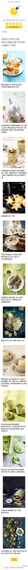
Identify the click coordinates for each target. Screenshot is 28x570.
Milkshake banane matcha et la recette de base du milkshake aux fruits (13, 427)
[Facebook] (7, 23)
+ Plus (14, 559)
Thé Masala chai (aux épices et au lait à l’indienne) (11, 256)
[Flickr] (20, 23)
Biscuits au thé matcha (12, 340)
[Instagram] (13, 23)
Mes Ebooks (14, 27)
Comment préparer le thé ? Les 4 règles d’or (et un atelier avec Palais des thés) (14, 128)
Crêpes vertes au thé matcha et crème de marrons (11, 299)
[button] (26, 32)
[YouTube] (10, 23)
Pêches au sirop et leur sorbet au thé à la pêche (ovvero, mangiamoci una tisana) (14, 382)
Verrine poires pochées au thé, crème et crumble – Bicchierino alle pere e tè (14, 174)
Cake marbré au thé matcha (11, 511)
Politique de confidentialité (16, 567)
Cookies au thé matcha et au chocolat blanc (14, 552)
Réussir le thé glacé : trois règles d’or (12, 85)
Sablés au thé (8, 216)
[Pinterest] (17, 23)
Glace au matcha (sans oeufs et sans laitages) (12, 470)
